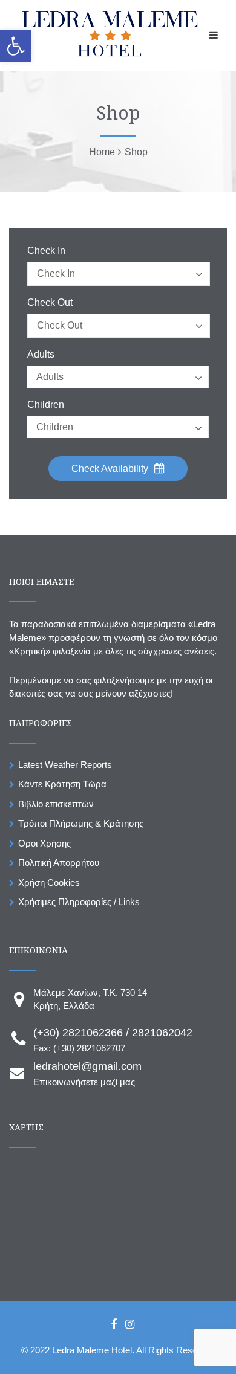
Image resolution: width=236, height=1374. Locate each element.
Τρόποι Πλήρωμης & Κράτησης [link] (80, 823)
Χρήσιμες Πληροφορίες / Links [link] (79, 902)
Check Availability (111, 468)
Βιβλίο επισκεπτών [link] (56, 804)
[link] (15, 46)
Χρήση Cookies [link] (49, 882)
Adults (40, 355)
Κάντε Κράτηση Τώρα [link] (62, 784)
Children (45, 405)
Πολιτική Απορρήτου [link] (58, 862)
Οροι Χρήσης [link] (44, 843)
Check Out (50, 303)
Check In (46, 251)
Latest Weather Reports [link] (65, 765)
